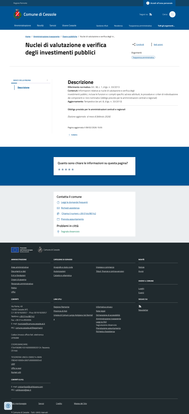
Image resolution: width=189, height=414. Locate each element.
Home (27, 36)
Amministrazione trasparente (46, 36)
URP (13, 364)
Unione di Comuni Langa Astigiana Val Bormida (73, 317)
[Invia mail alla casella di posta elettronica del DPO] (30, 386)
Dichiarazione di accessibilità (108, 315)
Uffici (13, 291)
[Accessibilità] (8, 406)
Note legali (100, 310)
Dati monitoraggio (18, 403)
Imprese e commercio (105, 267)
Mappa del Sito (80, 403)
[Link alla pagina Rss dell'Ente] (140, 306)
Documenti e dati (18, 271)
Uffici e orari (16, 368)
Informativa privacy (104, 306)
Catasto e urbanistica (63, 275)
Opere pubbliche (69, 36)
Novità (40, 25)
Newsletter (143, 310)
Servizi (53, 25)
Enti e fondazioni (18, 275)
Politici (14, 287)
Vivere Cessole (69, 25)
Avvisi (140, 271)
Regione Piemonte (20, 3)
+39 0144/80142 (26, 316)
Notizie (141, 267)
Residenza (118, 25)
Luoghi (141, 288)
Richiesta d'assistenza (105, 331)
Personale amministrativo (22, 283)
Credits (59, 403)
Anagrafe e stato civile (63, 267)
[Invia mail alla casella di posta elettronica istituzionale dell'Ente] (31, 324)
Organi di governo (18, 279)
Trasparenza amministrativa (140, 25)
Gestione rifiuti (102, 25)
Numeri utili (16, 372)
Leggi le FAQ (101, 321)
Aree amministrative (20, 267)
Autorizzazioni (59, 271)
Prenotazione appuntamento (108, 328)
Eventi (141, 292)
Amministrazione (22, 25)
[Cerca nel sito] (171, 14)
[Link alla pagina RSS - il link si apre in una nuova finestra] (150, 14)
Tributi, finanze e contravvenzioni (110, 271)
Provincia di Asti (60, 310)
